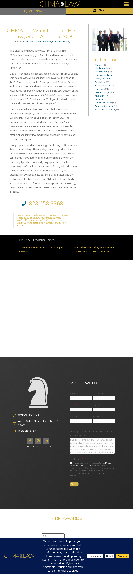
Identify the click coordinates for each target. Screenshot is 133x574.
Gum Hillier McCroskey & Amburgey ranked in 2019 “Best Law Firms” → (94, 249)
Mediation (99, 96)
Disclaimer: (76, 459)
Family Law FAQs (102, 85)
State (96, 416)
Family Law (100, 82)
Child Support (101, 71)
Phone (97, 405)
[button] (30, 441)
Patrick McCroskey (61, 41)
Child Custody (101, 68)
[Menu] (126, 4)
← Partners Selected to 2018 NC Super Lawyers (41, 249)
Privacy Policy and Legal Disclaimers (91, 464)
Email (73, 405)
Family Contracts (102, 78)
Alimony (99, 65)
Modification (101, 99)
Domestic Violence (103, 75)
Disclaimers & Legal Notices (38, 446)
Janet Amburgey (43, 41)
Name (74, 393)
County (73, 416)
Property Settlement (104, 106)
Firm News (30, 41)
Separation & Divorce (105, 109)
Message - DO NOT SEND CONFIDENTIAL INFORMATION (91, 433)
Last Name (99, 393)
